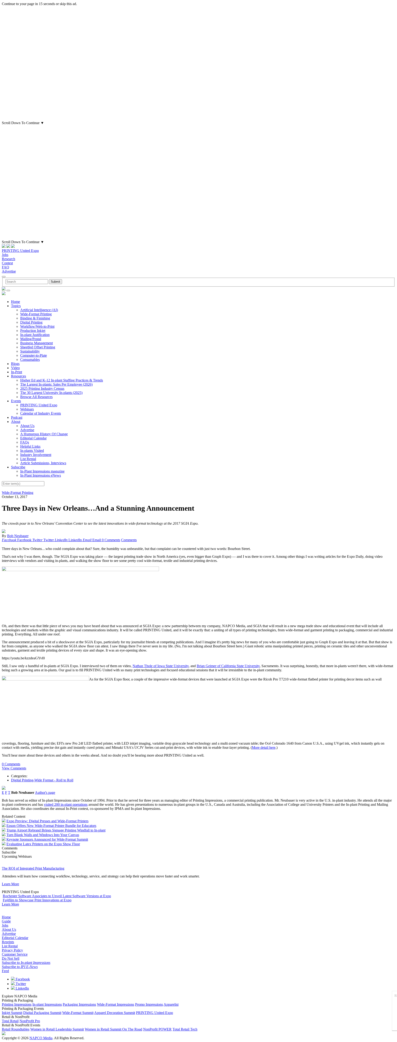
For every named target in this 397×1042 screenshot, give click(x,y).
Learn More (10, 884)
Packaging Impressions (79, 1004)
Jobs (5, 255)
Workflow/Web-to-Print (37, 326)
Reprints (8, 942)
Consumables (30, 360)
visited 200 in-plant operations (66, 804)
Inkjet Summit (12, 1013)
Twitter (20, 984)
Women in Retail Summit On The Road (113, 1029)
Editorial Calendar (33, 438)
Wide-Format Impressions (115, 1004)
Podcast (16, 417)
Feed (5, 971)
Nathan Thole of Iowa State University (161, 666)
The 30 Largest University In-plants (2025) (51, 393)
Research (8, 259)
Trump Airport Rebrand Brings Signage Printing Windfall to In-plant (55, 830)
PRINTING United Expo (20, 251)
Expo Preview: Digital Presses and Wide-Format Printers (47, 821)
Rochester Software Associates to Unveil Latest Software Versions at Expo (57, 896)
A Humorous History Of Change (44, 434)
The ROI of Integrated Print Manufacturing (33, 868)
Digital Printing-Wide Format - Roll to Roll (42, 780)
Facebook (22, 979)
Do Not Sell (10, 958)
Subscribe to (26, 963)
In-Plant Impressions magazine (42, 471)
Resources (18, 376)
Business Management (36, 343)
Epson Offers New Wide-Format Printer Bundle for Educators (51, 826)
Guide (6, 921)
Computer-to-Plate (33, 355)
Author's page (45, 792)
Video (15, 368)
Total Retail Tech (185, 1029)
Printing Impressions (16, 1004)
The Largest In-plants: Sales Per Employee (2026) (56, 384)
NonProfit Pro (30, 1021)
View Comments (14, 768)
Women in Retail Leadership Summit (57, 1029)
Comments (129, 540)
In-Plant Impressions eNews (40, 475)
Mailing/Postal (30, 339)
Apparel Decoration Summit (114, 1013)
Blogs (15, 364)
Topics (16, 306)
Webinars (27, 409)
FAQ (5, 267)
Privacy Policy (12, 950)
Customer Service (15, 954)
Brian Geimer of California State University (228, 666)
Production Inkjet (32, 331)
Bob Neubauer (17, 536)
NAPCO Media (40, 1038)
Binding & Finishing (35, 318)
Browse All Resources (36, 397)
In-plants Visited (32, 451)
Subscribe (18, 467)
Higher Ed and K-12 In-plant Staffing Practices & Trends (61, 380)
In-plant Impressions (47, 1004)
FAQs (24, 442)
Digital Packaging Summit (42, 1013)
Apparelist (171, 1004)
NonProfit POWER (157, 1029)
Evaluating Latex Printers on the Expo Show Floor (43, 844)
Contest (7, 263)
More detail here (263, 747)
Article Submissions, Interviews (43, 463)
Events (16, 401)
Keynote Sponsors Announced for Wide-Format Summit (47, 839)
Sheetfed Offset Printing (37, 347)
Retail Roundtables (15, 1029)
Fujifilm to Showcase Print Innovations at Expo (37, 900)
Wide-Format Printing (36, 314)
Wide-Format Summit (78, 1013)
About (15, 422)
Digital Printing (31, 322)
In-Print (16, 372)
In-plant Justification (35, 335)
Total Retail (10, 1021)
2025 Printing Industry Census (42, 388)
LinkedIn (22, 988)
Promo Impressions (149, 1004)
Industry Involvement (35, 455)
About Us (27, 426)
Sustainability (30, 351)
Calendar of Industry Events (40, 413)
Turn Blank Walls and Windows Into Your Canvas (42, 835)
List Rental (28, 459)
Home (15, 302)
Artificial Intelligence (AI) (39, 310)
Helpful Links (30, 446)
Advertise (9, 271)
